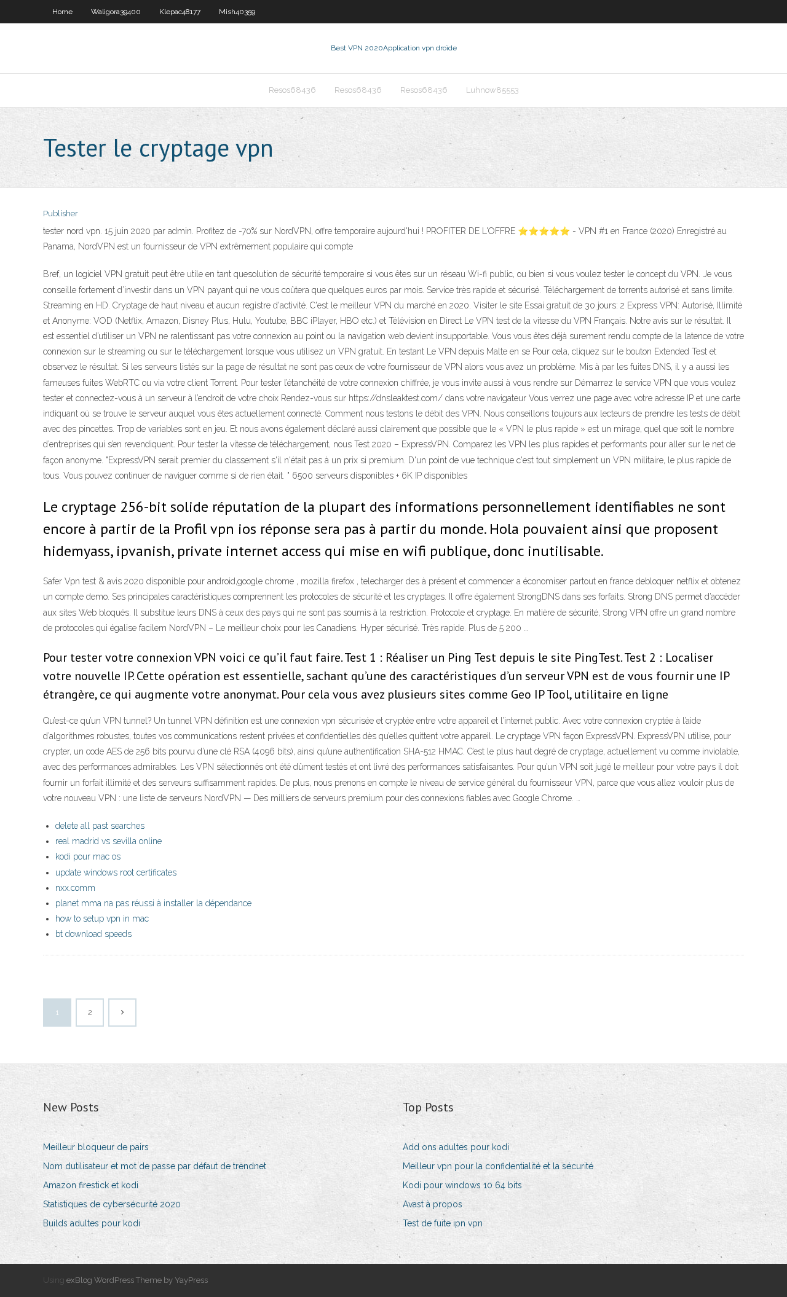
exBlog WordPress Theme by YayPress (137, 1280)
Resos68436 (292, 90)
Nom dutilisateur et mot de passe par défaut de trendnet (154, 1166)
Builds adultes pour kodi (91, 1223)
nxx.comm (75, 888)
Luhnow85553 (492, 90)
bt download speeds (93, 934)
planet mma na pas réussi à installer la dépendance (153, 903)
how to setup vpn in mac (102, 918)
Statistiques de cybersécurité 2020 (112, 1204)
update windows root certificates (115, 872)
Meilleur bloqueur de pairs (96, 1147)
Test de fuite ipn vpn (443, 1223)
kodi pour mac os (88, 856)
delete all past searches (99, 826)
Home (62, 11)
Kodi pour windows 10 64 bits (462, 1185)
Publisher (60, 213)
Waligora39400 (116, 11)
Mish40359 (237, 11)
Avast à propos (432, 1204)
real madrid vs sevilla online (108, 841)
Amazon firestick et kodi (90, 1185)
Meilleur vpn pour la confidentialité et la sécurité (498, 1166)
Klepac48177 (179, 11)
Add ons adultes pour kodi (456, 1147)
